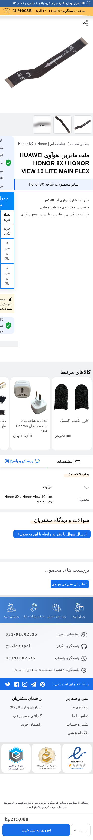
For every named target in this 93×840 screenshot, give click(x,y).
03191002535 (21, 658)
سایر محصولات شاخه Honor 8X (54, 184)
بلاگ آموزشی (78, 733)
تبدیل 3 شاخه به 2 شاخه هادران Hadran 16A (31, 426)
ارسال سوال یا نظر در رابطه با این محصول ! (52, 534)
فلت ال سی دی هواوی (68, 584)
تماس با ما (80, 716)
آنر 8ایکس (51, 200)
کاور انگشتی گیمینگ (74, 421)
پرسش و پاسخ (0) (19, 461)
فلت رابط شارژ (50, 214)
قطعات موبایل (50, 207)
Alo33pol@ (18, 646)
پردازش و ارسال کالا (26, 707)
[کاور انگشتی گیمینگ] (71, 397)
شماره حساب (77, 724)
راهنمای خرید (31, 724)
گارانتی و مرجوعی (27, 716)
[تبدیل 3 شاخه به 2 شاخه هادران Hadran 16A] (30, 397)
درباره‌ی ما (80, 707)
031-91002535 (22, 634)
